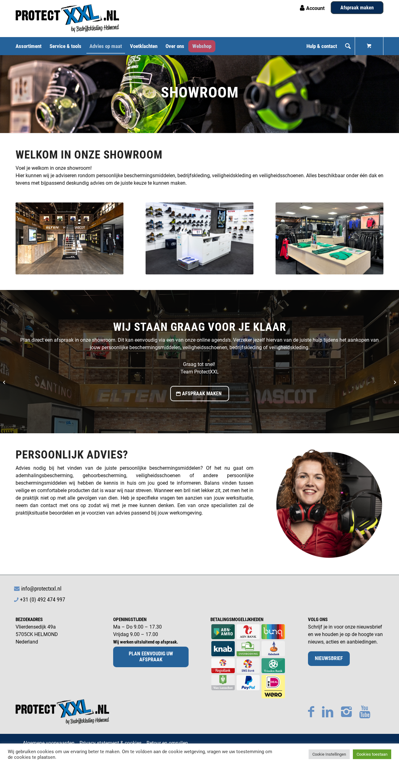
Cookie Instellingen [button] (329, 754)
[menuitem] (31, 46)
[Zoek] (348, 46)
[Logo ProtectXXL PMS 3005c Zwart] (67, 18)
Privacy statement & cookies (110, 743)
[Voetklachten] (5, 382)
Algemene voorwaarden (49, 743)
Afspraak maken (357, 8)
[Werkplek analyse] (394, 382)
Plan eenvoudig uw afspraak (151, 657)
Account (315, 8)
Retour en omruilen (167, 743)
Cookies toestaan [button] (372, 754)
